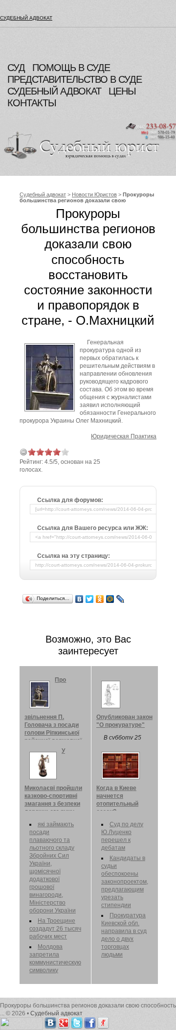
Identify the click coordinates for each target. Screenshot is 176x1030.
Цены (122, 91)
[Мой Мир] (110, 599)
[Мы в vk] (50, 1021)
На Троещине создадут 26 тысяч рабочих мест (55, 928)
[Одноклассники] (100, 599)
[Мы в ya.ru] (103, 1021)
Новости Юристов (94, 194)
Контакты (31, 102)
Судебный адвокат (26, 18)
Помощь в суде (71, 67)
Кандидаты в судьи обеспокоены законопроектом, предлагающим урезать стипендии (124, 882)
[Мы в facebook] (90, 1021)
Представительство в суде (74, 79)
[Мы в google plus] (63, 1021)
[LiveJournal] (120, 599)
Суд (16, 67)
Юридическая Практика (123, 436)
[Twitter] (90, 599)
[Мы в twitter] (77, 1021)
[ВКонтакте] (79, 599)
